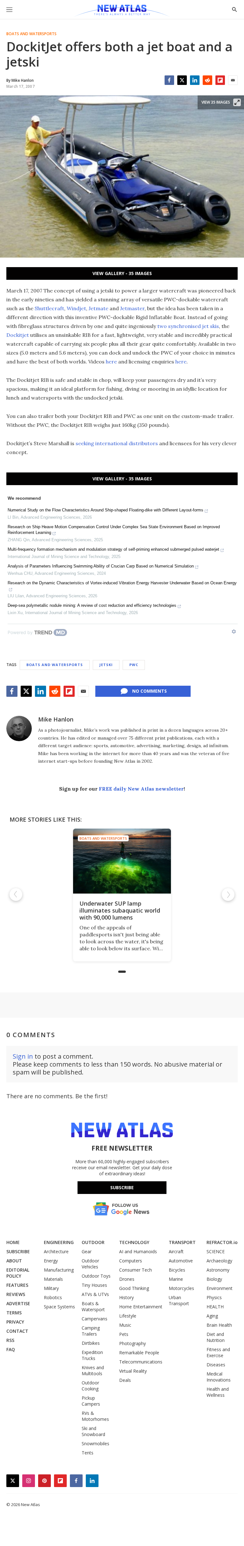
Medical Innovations (219, 1377)
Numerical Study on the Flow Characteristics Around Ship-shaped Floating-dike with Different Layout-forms (105, 510)
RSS (10, 1340)
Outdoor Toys (96, 1276)
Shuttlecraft (49, 308)
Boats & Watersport (93, 1306)
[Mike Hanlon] (19, 728)
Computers (130, 1261)
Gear (87, 1251)
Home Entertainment (140, 1307)
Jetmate (98, 308)
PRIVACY (15, 1322)
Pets (123, 1334)
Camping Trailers (91, 1331)
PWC (133, 664)
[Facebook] (169, 80)
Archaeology (219, 1261)
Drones (126, 1279)
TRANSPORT (182, 1242)
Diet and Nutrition (216, 1337)
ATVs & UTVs (95, 1294)
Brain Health (219, 1325)
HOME (13, 1242)
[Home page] (122, 11)
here (111, 361)
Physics (214, 1297)
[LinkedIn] (195, 80)
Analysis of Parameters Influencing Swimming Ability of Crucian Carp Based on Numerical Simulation (101, 566)
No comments (149, 691)
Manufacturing (59, 1270)
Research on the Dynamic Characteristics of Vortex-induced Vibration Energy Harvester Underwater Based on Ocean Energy (122, 583)
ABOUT (14, 1261)
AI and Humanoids (138, 1251)
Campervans (94, 1319)
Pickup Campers (91, 1401)
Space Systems (59, 1307)
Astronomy (218, 1270)
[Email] (233, 80)
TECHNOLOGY (134, 1242)
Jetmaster (132, 308)
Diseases (216, 1365)
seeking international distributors (117, 443)
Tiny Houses (94, 1285)
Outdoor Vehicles (90, 1264)
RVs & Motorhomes (95, 1416)
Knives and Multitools (93, 1370)
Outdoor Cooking (90, 1386)
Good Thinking (134, 1288)
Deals (125, 1380)
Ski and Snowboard (93, 1431)
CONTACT (17, 1331)
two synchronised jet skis (188, 326)
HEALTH (215, 1307)
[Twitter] (182, 80)
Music (125, 1325)
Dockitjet (17, 335)
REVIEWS (15, 1294)
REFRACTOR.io (222, 1242)
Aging (212, 1316)
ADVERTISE (18, 1303)
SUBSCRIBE (18, 1251)
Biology (214, 1279)
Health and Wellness (218, 1392)
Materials (53, 1279)
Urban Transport (179, 1300)
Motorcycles (181, 1288)
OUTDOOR (93, 1242)
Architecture (56, 1251)
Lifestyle (127, 1316)
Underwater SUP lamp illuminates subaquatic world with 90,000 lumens (119, 910)
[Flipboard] (220, 80)
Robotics (53, 1297)
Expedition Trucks (92, 1355)
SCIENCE (216, 1251)
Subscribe (122, 1187)
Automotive (181, 1261)
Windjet (76, 308)
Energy (51, 1261)
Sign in (23, 1056)
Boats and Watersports (31, 34)
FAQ (10, 1349)
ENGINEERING (59, 1242)
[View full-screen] (237, 102)
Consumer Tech (135, 1270)
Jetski (106, 664)
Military (51, 1288)
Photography (132, 1343)
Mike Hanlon (55, 719)
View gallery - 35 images (122, 273)
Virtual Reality (133, 1371)
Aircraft (176, 1251)
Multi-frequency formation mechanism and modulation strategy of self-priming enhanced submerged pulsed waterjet (113, 549)
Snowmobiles (95, 1443)
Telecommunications (140, 1362)
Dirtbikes (91, 1343)
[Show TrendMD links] (233, 631)
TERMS (14, 1313)
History (126, 1297)
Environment (220, 1288)
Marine (176, 1279)
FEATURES (17, 1285)
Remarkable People (139, 1353)
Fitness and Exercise (218, 1352)
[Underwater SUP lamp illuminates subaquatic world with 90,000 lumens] (122, 861)
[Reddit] (207, 80)
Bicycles (177, 1270)
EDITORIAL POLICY (17, 1273)
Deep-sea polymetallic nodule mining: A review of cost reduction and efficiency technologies (92, 605)
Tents (87, 1453)
